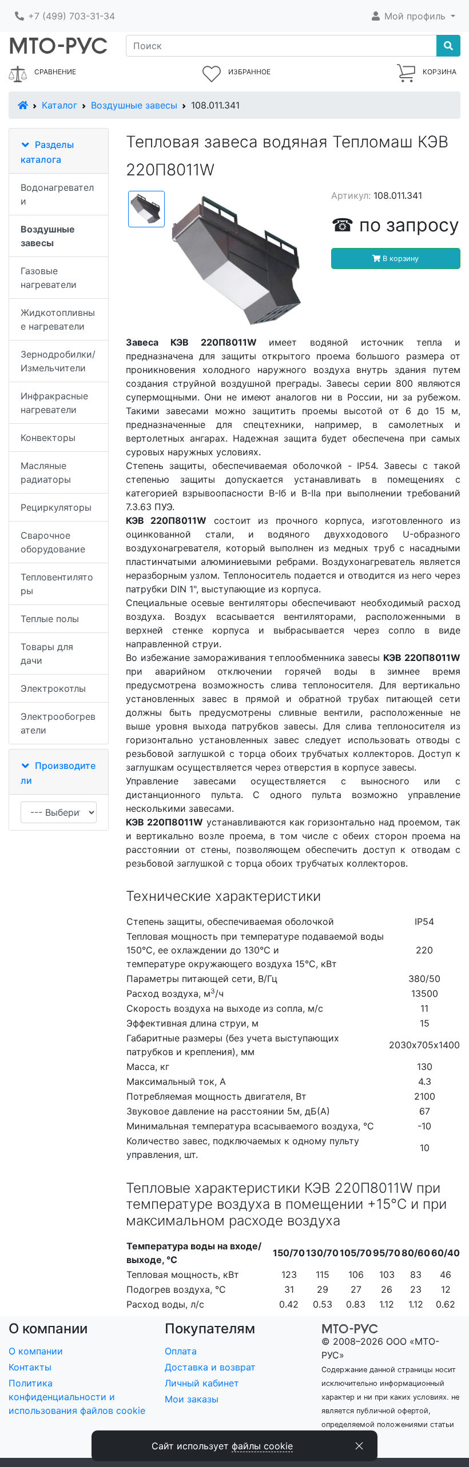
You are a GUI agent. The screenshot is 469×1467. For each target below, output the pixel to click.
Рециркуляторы (56, 507)
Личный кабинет (202, 1383)
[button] (412, 16)
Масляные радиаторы (46, 472)
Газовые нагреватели (49, 277)
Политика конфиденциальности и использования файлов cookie (77, 1396)
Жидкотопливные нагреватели (58, 319)
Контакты (30, 1367)
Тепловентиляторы (57, 583)
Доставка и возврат (210, 1367)
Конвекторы (48, 437)
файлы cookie (262, 1446)
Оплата (181, 1351)
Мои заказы (191, 1399)
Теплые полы (50, 618)
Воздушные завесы (134, 105)
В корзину (399, 258)
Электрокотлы (53, 688)
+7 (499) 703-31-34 (70, 16)
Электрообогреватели (58, 723)
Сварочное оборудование (53, 542)
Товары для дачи (47, 653)
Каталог (59, 105)
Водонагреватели (57, 194)
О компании (36, 1351)
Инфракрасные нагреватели (54, 402)
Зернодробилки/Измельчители (58, 361)
